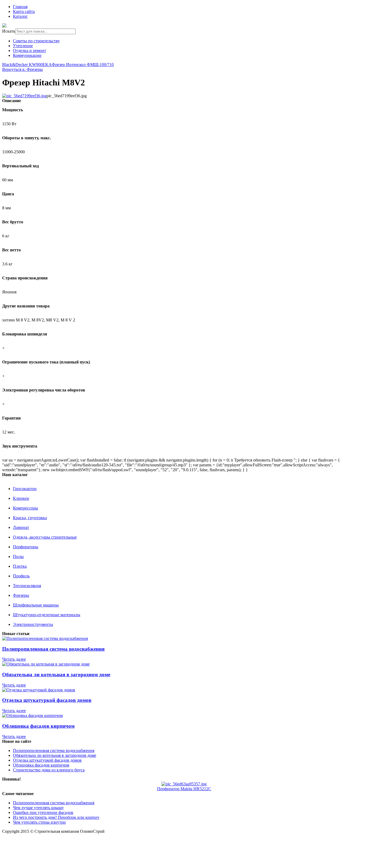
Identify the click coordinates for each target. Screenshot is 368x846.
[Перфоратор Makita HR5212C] (184, 784)
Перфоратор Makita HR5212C (184, 788)
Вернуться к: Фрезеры (22, 69)
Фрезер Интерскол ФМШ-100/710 (83, 64)
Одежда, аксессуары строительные (45, 537)
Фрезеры (21, 595)
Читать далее (14, 659)
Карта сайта (24, 11)
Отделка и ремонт (29, 50)
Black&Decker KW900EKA (27, 64)
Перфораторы (25, 547)
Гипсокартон (25, 488)
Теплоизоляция (27, 585)
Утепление (23, 45)
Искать (8, 31)
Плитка (20, 566)
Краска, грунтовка (30, 517)
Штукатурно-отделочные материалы (46, 614)
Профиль (21, 576)
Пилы (18, 556)
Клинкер (21, 498)
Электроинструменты (33, 624)
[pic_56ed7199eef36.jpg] (24, 95)
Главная (20, 6)
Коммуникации (27, 55)
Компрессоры (25, 508)
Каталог (20, 16)
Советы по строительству (36, 41)
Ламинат (21, 527)
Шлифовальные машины (36, 605)
